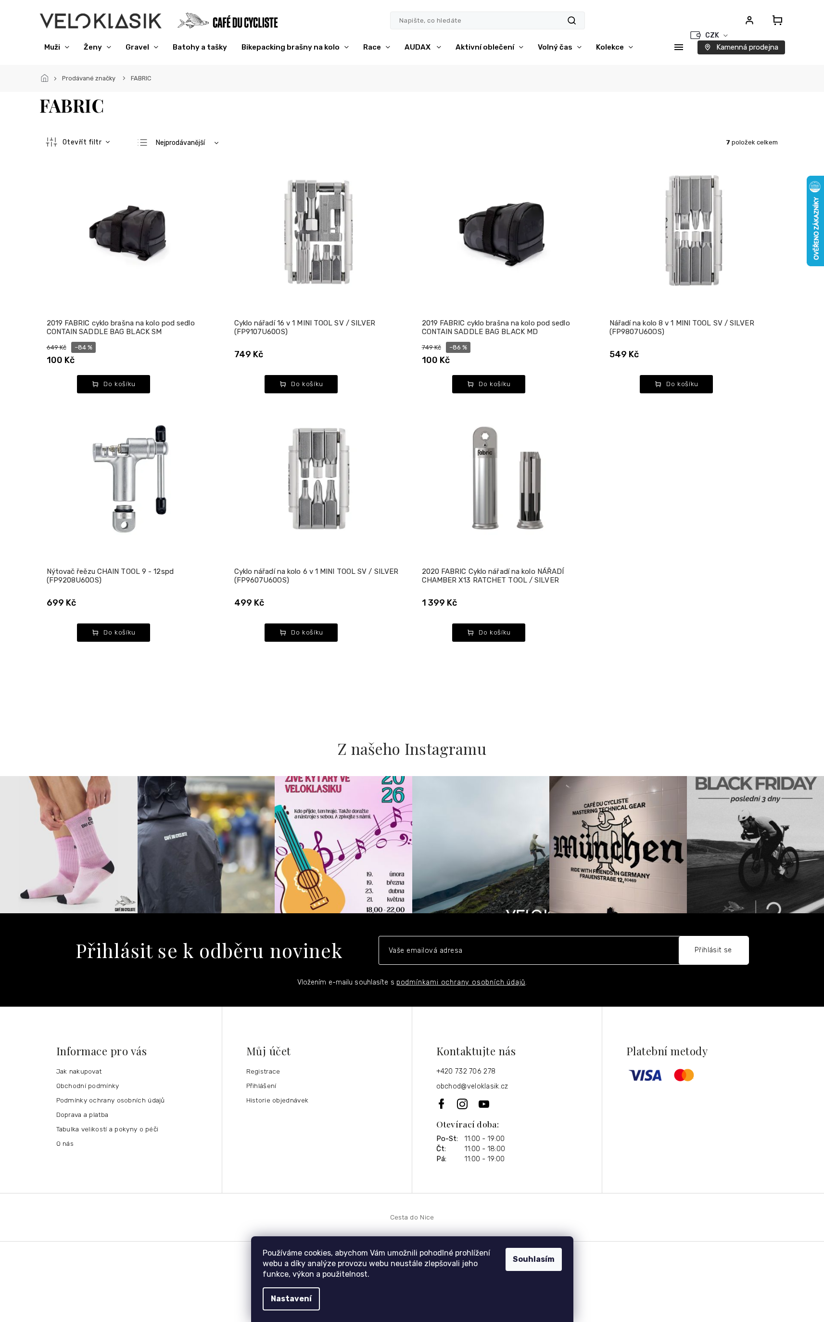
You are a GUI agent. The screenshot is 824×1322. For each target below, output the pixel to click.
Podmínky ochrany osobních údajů (110, 1100)
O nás (65, 1143)
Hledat (571, 20)
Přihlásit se (713, 950)
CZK (713, 35)
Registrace (263, 1071)
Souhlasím (534, 1259)
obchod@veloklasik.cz (472, 1086)
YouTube (484, 1104)
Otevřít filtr (83, 142)
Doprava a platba (82, 1114)
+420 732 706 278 (466, 1071)
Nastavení (291, 1298)
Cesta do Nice (412, 1217)
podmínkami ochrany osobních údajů (460, 982)
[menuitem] (56, 47)
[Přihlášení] (749, 20)
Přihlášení (261, 1085)
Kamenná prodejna (747, 47)
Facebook (442, 1104)
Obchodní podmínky (87, 1085)
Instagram (463, 1104)
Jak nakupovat (79, 1071)
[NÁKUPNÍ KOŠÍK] (774, 20)
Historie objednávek (277, 1100)
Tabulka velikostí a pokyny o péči (107, 1129)
